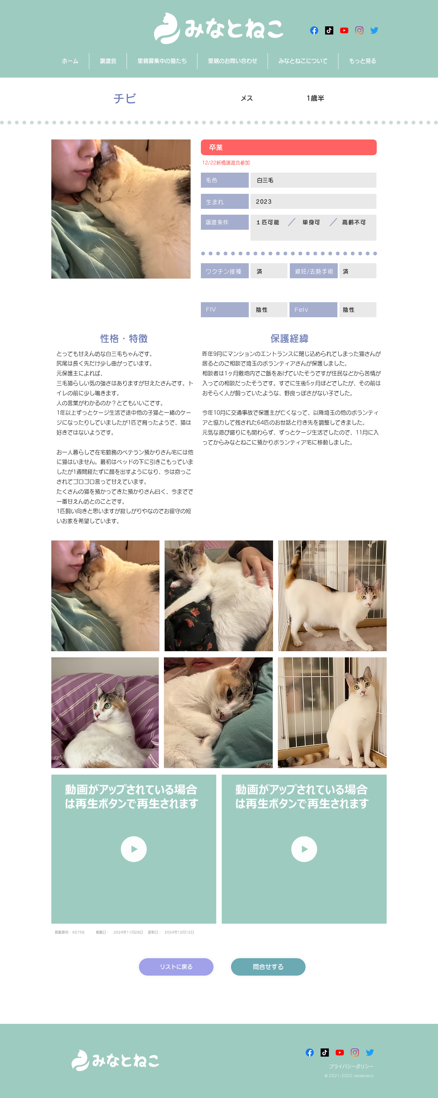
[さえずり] (374, 30)
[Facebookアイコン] (314, 30)
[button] (207, 916)
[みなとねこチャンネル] (344, 30)
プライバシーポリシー (351, 1066)
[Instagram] (359, 30)
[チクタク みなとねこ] (329, 30)
